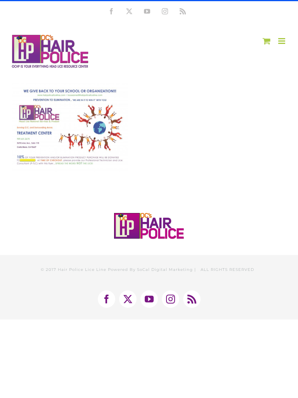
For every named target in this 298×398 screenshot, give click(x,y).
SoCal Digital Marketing (165, 269)
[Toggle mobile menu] (282, 41)
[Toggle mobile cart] (266, 41)
